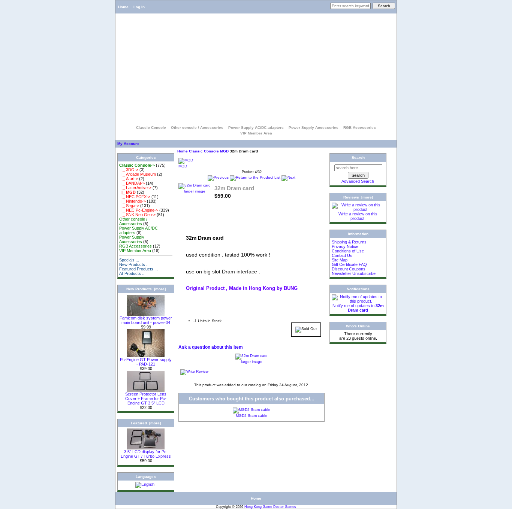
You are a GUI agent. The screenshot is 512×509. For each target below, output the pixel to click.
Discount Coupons (348, 269)
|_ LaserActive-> (135, 187)
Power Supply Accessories (313, 127)
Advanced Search (357, 181)
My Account (128, 144)
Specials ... (129, 260)
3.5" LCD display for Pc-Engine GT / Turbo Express (146, 453)
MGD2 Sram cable (251, 415)
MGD (224, 151)
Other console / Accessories (197, 127)
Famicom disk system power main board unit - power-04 (146, 320)
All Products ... (132, 273)
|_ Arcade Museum (137, 174)
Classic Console (204, 151)
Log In (139, 7)
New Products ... (134, 264)
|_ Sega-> (129, 205)
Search (358, 157)
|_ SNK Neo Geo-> (137, 214)
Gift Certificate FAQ (349, 264)
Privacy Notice (345, 246)
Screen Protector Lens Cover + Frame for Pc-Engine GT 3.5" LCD (145, 398)
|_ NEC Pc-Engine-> (138, 210)
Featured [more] (146, 423)
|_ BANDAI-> (132, 183)
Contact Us (342, 255)
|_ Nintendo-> (132, 201)
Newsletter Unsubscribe (354, 273)
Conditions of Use (348, 251)
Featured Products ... (138, 269)
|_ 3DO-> (128, 169)
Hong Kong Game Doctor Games (270, 507)
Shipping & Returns (349, 242)
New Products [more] (146, 289)
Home (123, 7)
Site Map (339, 260)
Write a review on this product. (357, 216)
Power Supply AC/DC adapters (256, 127)
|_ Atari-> (128, 178)
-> (137, 165)
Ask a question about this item (210, 347)
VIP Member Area (256, 133)
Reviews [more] (358, 197)
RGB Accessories (359, 127)
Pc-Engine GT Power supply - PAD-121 (146, 361)
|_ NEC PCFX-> (134, 196)
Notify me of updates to (358, 307)
